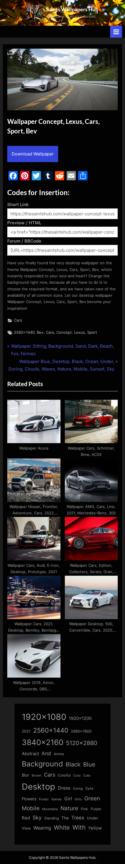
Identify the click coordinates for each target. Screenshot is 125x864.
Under (92, 818)
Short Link (18, 204)
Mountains (50, 809)
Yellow (95, 828)
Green (92, 798)
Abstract (30, 753)
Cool (77, 775)
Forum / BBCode (24, 241)
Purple (96, 809)
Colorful (64, 775)
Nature (69, 808)
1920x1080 (44, 717)
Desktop (38, 787)
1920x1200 (80, 718)
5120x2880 (81, 743)
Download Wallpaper (33, 154)
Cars (18, 320)
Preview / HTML (24, 222)
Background (42, 764)
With (78, 827)
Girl (68, 798)
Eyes (89, 788)
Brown (36, 775)
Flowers (29, 799)
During (78, 788)
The (65, 817)
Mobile (31, 808)
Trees (77, 818)
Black (73, 764)
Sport (92, 332)
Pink (84, 809)
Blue (89, 764)
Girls (78, 799)
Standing (51, 818)
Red (26, 818)
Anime (59, 754)
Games (56, 799)
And (46, 753)
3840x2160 (42, 742)
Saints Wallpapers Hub (72, 9)
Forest (44, 799)
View (26, 828)
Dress (64, 788)
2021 (26, 731)
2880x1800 (81, 731)
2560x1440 (24, 332)
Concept (64, 332)
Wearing (42, 828)
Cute (86, 775)
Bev (40, 332)
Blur (25, 775)
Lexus (79, 332)
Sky (37, 818)
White (62, 827)
